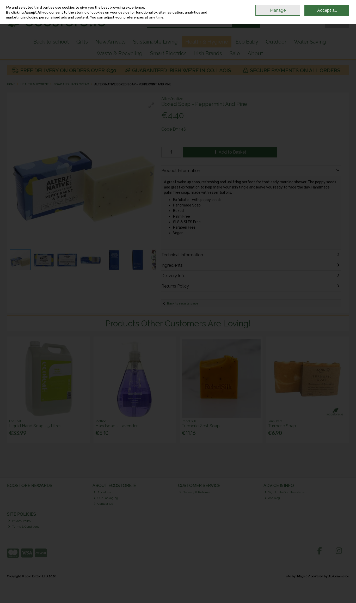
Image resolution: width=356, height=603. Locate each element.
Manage (278, 10)
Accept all (327, 10)
